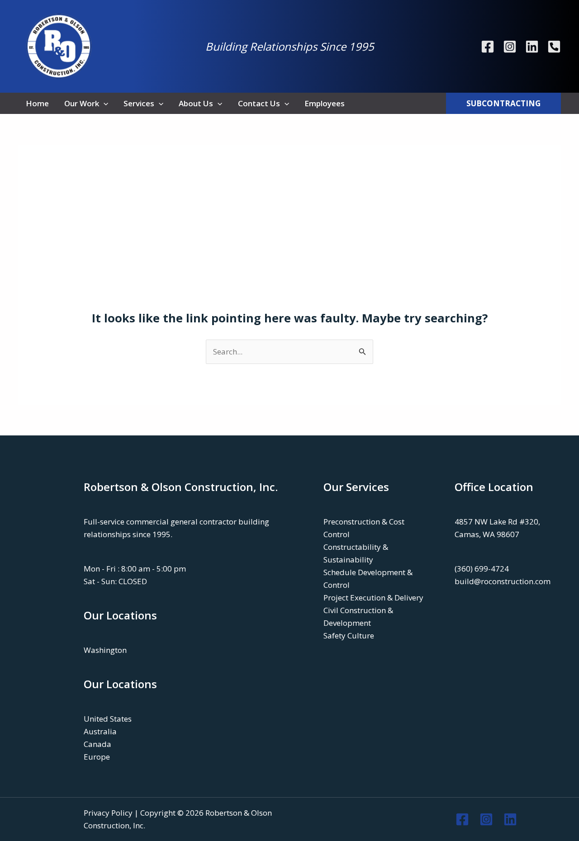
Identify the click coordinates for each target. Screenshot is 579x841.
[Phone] (554, 46)
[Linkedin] (532, 46)
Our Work (81, 103)
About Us (196, 103)
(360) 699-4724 (482, 568)
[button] (103, 103)
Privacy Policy (108, 813)
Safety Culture (348, 635)
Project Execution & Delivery (373, 597)
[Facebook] (487, 46)
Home (37, 103)
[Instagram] (510, 46)
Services (138, 103)
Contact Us (259, 103)
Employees (324, 103)
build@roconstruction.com (503, 581)
